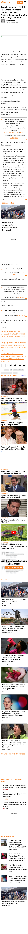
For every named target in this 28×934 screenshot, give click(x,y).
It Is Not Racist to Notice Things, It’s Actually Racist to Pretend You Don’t (15, 786)
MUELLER (4, 373)
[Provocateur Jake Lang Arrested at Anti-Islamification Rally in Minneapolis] (13, 212)
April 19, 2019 (14, 138)
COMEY (6, 369)
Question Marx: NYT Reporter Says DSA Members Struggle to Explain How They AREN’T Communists (17, 845)
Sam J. (7, 20)
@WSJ (22, 132)
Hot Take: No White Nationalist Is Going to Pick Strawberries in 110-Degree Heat (14, 687)
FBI (11, 369)
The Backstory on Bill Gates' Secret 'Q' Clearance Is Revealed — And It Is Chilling (14, 804)
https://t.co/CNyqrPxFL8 (11, 132)
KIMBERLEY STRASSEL (19, 369)
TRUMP (15, 373)
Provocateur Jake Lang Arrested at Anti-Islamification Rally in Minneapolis (14, 601)
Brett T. (4, 233)
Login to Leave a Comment (14, 567)
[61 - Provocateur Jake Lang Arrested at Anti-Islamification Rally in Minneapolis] (14, 893)
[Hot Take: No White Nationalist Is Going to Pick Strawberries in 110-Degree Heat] (14, 675)
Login (20, 2)
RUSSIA (9, 373)
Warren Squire (6, 635)
